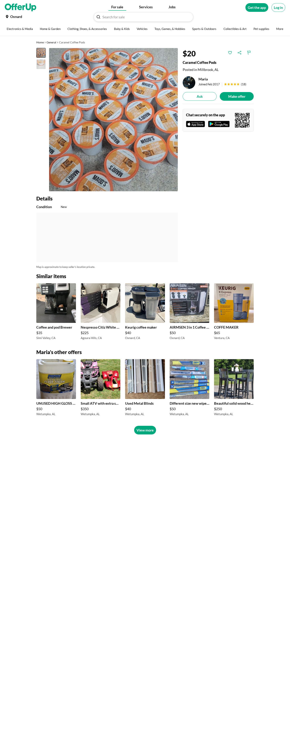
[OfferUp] (20, 7)
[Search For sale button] (98, 17)
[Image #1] (41, 53)
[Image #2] (41, 64)
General (51, 42)
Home (40, 42)
